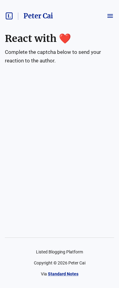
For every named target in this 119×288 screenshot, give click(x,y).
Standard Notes (63, 273)
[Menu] (110, 16)
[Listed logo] (9, 16)
